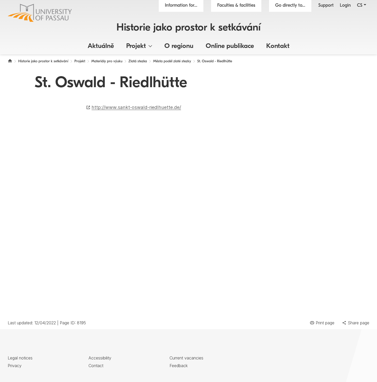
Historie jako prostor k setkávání (188, 28)
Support (326, 5)
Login (345, 5)
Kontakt (278, 46)
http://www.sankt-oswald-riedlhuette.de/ (136, 107)
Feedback (179, 365)
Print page (325, 322)
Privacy (15, 365)
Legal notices (20, 357)
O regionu (178, 46)
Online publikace (230, 46)
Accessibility (99, 357)
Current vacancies (186, 357)
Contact (95, 365)
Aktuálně (101, 46)
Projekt (136, 46)
